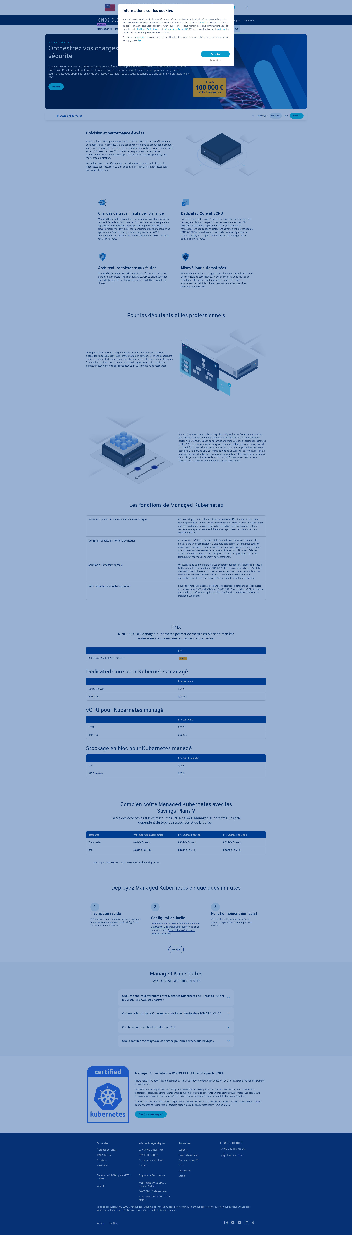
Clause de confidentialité (176, 29)
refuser (221, 29)
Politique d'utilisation (147, 29)
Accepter (141, 37)
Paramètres (203, 22)
